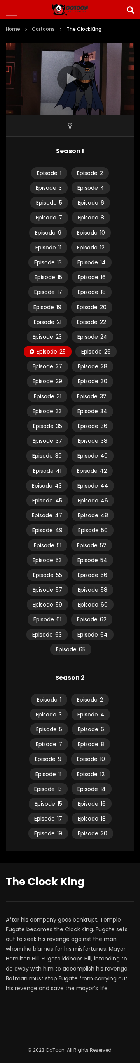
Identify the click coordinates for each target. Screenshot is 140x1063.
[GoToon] (70, 10)
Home (13, 29)
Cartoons (43, 29)
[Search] (130, 9)
